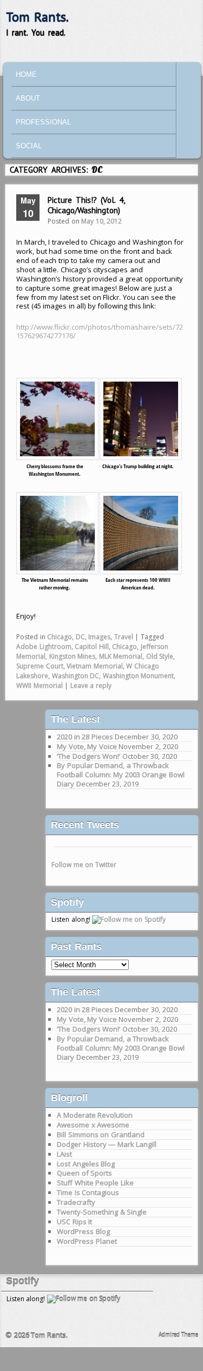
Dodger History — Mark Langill (106, 1144)
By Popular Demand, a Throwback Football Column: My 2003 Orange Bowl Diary (121, 774)
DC (80, 636)
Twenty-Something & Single (102, 1212)
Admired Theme (179, 1335)
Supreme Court (39, 666)
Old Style (160, 656)
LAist (64, 1154)
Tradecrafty (76, 1202)
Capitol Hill (92, 646)
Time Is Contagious (88, 1192)
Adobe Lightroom (43, 646)
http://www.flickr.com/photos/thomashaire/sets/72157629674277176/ (99, 331)
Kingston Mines (72, 656)
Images (99, 636)
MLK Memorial (121, 656)
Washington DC (76, 675)
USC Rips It (74, 1221)
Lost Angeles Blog (86, 1164)
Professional (43, 122)
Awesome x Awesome (93, 1125)
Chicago (59, 636)
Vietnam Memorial (95, 666)
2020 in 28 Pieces (85, 737)
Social (29, 146)
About (28, 98)
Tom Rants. (37, 17)
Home (26, 74)
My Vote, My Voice (87, 746)
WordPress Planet (87, 1241)
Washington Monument (138, 675)
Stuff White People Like (95, 1183)
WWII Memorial (39, 685)
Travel (123, 636)
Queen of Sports (84, 1173)
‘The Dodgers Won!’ (88, 756)
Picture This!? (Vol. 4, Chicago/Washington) (86, 205)
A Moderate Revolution (95, 1115)
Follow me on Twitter (83, 864)
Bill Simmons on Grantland (101, 1134)
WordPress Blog (83, 1231)
